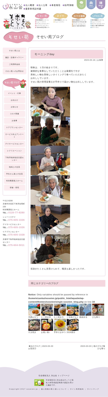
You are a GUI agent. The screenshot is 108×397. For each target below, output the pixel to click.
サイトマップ (93, 389)
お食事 (14, 121)
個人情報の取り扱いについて (54, 389)
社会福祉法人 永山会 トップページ (54, 375)
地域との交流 (14, 167)
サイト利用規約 (77, 389)
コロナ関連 (14, 114)
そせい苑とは (14, 51)
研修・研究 (14, 188)
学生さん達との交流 (14, 174)
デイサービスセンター (14, 144)
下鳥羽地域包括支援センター (14, 159)
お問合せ (14, 71)
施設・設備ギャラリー (14, 57)
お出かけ (14, 100)
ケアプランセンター (14, 127)
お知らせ (14, 107)
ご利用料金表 (14, 64)
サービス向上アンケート (14, 135)
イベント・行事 (14, 93)
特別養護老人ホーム (14, 181)
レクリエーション (14, 151)
